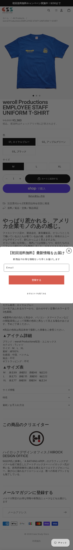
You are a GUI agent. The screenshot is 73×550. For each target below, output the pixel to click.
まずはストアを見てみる (36, 293)
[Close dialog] (68, 250)
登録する (36, 280)
